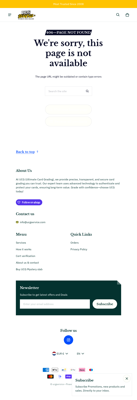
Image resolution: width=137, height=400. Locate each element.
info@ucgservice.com (32, 222)
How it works (23, 249)
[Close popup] (126, 378)
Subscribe (105, 304)
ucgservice (58, 384)
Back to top (25, 152)
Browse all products (70, 121)
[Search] (87, 91)
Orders (75, 242)
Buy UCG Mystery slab (29, 269)
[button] (118, 14)
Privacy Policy (79, 249)
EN (78, 353)
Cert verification (25, 256)
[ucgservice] (26, 15)
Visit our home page (71, 109)
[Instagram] (68, 340)
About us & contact (27, 262)
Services (21, 242)
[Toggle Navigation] (9, 14)
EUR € (60, 353)
